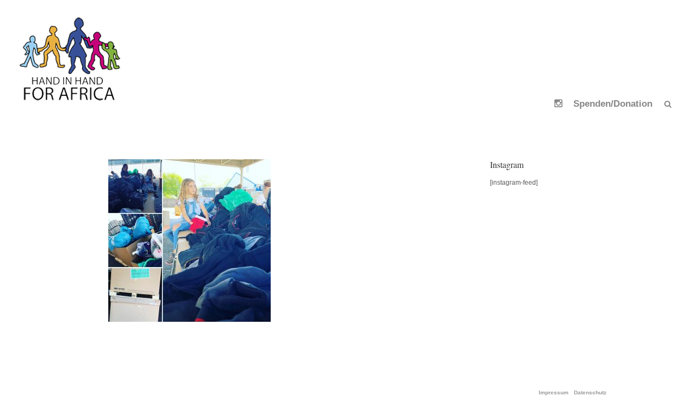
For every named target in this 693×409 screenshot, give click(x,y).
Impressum (553, 392)
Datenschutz (590, 392)
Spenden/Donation (612, 104)
